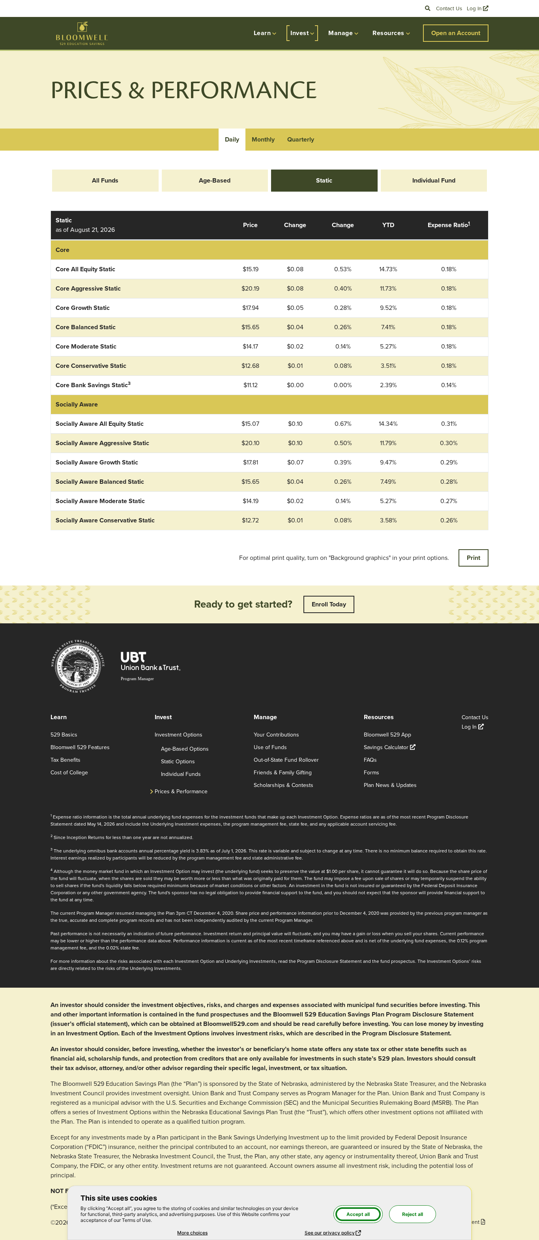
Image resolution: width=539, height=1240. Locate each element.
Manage (340, 32)
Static (324, 180)
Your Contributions (276, 735)
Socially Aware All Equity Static (100, 423)
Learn (262, 32)
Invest (299, 32)
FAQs (370, 760)
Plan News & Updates (390, 785)
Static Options (178, 761)
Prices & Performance (181, 791)
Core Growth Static (83, 307)
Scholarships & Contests (283, 785)
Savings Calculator (389, 747)
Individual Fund (433, 180)
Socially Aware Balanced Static (100, 481)
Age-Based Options (185, 749)
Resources (388, 32)
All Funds (105, 180)
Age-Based (214, 180)
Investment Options (178, 735)
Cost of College (69, 772)
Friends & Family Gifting (283, 772)
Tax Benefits (65, 760)
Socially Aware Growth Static (97, 462)
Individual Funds (181, 774)
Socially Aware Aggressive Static (102, 443)
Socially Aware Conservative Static (105, 520)
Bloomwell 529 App (387, 735)
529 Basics (64, 735)
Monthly (263, 139)
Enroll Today (329, 604)
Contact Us (449, 8)
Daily (232, 139)
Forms (371, 772)
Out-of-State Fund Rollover (286, 760)
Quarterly (300, 139)
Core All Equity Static (85, 269)
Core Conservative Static (91, 365)
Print (473, 557)
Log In (477, 8)
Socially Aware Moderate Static (100, 500)
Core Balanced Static (86, 327)
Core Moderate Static (86, 346)
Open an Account (455, 32)
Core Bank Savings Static (92, 385)
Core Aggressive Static (88, 288)
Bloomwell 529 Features (80, 747)
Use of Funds (270, 747)
